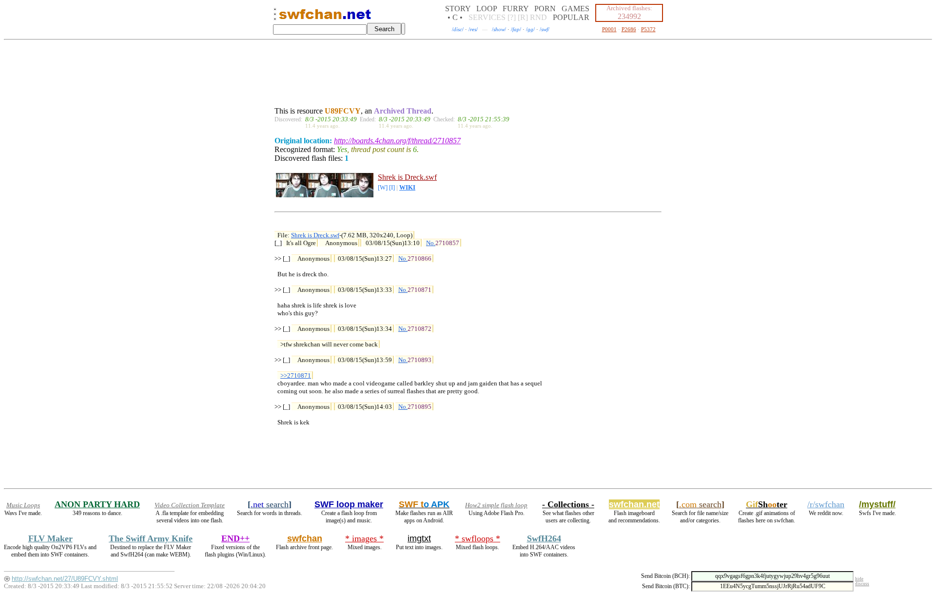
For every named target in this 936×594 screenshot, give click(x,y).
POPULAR (571, 17)
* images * (364, 538)
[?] (511, 17)
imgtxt (419, 538)
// (458, 29)
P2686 (629, 29)
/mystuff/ (877, 504)
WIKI (407, 187)
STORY (457, 8)
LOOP (486, 8)
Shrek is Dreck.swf (407, 177)
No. (430, 243)
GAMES (575, 8)
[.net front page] (275, 16)
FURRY (515, 8)
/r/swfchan (825, 504)
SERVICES (487, 17)
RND (538, 17)
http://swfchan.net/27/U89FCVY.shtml (65, 578)
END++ (235, 538)
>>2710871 (295, 375)
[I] (392, 187)
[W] (383, 187)
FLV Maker (50, 538)
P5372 (648, 29)
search (270, 504)
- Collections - (568, 504)
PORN (545, 8)
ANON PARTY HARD (97, 504)
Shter (766, 504)
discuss (862, 583)
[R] (523, 17)
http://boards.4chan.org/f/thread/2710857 (397, 140)
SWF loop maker (348, 504)
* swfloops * (477, 538)
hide (859, 578)
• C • (455, 17)
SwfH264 (544, 538)
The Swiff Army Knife (151, 538)
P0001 (609, 29)
